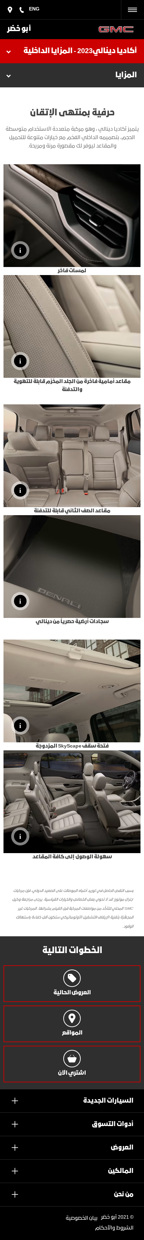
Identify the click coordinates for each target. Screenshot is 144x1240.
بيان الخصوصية (82, 1218)
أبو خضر (19, 29)
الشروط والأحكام (114, 1228)
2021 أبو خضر (115, 1217)
